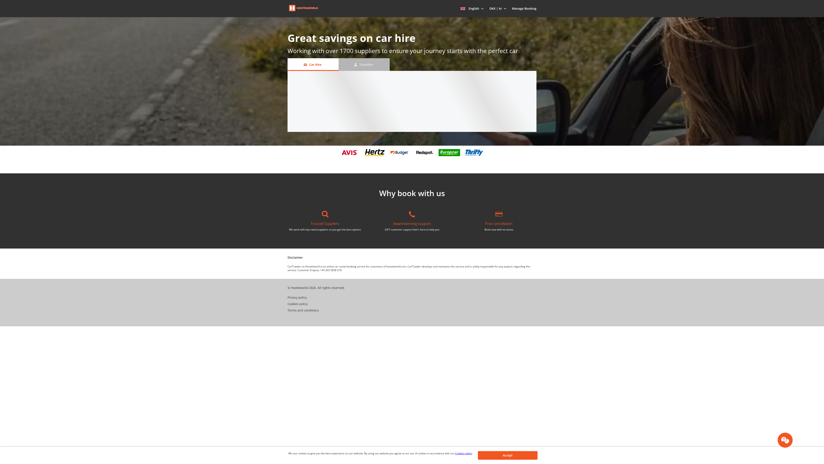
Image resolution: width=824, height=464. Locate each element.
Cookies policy (463, 453)
